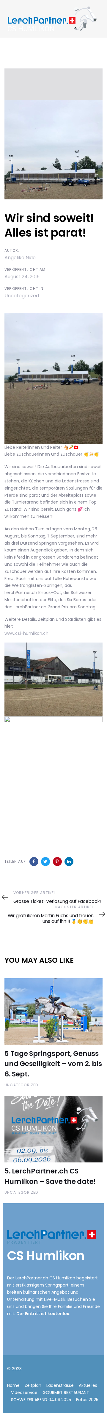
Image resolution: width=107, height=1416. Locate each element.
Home (13, 1385)
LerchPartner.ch (31, 1278)
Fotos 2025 (87, 1400)
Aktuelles (88, 1385)
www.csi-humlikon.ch (26, 633)
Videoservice (24, 1392)
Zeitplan (33, 1385)
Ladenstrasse (60, 1385)
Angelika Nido (20, 257)
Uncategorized (21, 295)
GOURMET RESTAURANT (66, 1392)
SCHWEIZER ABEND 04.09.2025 (41, 1400)
